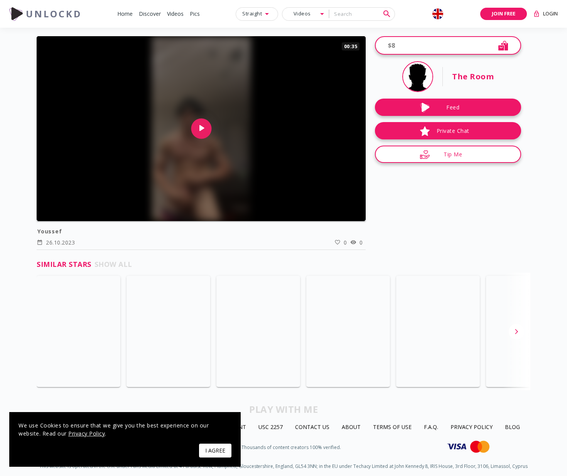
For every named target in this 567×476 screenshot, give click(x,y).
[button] (125, 14)
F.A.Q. (431, 427)
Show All (113, 264)
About (351, 427)
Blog (512, 427)
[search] (387, 14)
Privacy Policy (472, 427)
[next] (516, 331)
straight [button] (252, 13)
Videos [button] (302, 13)
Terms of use (392, 427)
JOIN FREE (503, 13)
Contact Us (312, 427)
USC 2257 (270, 427)
